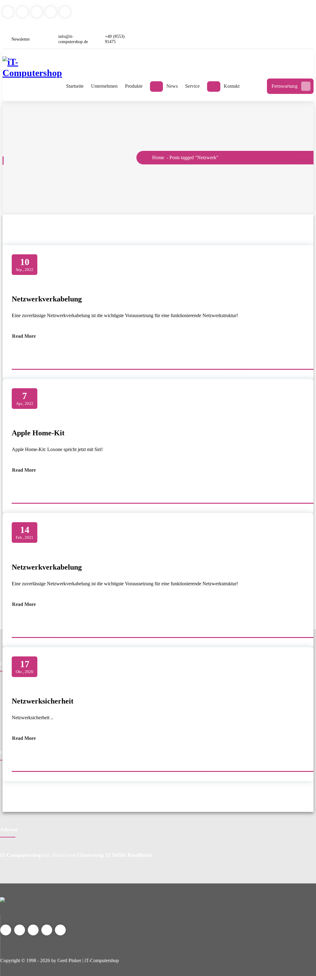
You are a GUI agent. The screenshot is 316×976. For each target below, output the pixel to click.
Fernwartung (284, 86)
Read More (24, 336)
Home (157, 157)
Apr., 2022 (24, 398)
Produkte (134, 86)
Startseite (75, 86)
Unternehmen (104, 86)
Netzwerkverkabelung (47, 299)
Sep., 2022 (24, 264)
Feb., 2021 (24, 532)
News (172, 86)
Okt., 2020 (24, 666)
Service (192, 86)
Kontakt (231, 86)
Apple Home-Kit (38, 433)
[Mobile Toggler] (156, 86)
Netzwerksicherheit (42, 701)
